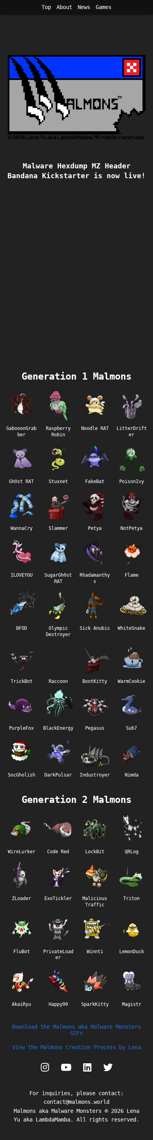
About (64, 7)
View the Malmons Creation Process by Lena (76, 1047)
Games (103, 7)
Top (46, 7)
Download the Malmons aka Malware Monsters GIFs (76, 1030)
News (84, 7)
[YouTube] (66, 1067)
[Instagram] (45, 1067)
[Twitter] (108, 1067)
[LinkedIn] (87, 1067)
